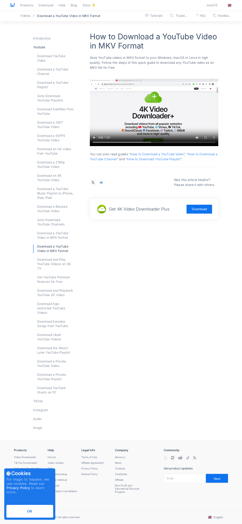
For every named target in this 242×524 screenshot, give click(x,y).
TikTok (38, 401)
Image (37, 428)
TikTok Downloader (25, 462)
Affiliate (119, 479)
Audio (37, 419)
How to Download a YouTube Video (157, 154)
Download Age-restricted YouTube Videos (51, 308)
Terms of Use (89, 457)
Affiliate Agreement (92, 462)
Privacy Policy (18, 488)
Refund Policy (89, 474)
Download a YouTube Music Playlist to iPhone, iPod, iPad (55, 193)
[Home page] (13, 6)
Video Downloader (25, 457)
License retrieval (57, 479)
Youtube (39, 47)
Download (199, 209)
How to (52, 457)
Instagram (40, 410)
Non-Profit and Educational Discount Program (127, 488)
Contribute (121, 474)
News (118, 462)
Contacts (120, 468)
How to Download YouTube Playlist (153, 159)
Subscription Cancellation (62, 491)
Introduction (42, 38)
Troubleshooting (57, 474)
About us (120, 457)
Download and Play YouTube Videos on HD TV (54, 264)
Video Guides (56, 462)
